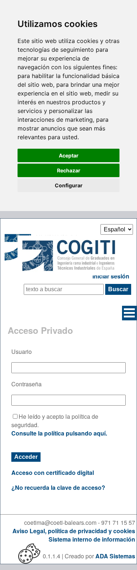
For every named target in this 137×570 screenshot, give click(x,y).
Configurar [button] (69, 185)
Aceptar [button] (69, 155)
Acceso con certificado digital (52, 472)
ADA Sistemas (115, 556)
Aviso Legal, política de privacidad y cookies (73, 531)
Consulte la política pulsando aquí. (59, 433)
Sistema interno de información (92, 539)
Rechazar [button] (68, 170)
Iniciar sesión (110, 276)
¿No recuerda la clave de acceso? (58, 487)
